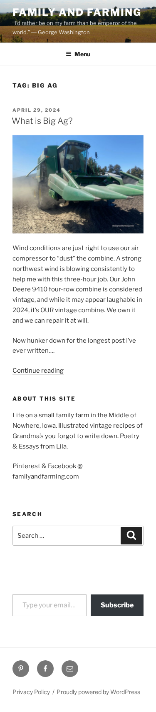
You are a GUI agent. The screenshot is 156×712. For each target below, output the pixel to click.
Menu (82, 54)
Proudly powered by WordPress (98, 691)
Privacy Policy (31, 691)
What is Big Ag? (42, 121)
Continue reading (38, 370)
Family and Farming (76, 12)
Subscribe (117, 605)
